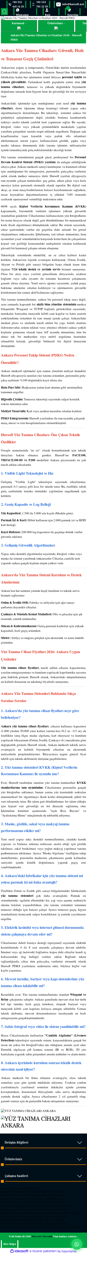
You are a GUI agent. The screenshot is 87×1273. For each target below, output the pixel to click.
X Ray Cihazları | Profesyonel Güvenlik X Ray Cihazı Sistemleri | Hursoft (40, 1227)
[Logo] (37, 18)
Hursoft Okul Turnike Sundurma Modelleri (59, 1213)
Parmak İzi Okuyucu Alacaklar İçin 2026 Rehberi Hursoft (31, 1202)
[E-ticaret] (43, 1251)
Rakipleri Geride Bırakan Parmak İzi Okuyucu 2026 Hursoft (33, 1191)
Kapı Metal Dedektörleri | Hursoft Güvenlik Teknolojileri (31, 1219)
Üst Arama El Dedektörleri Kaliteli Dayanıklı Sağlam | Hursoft (34, 1223)
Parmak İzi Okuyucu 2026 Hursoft (19, 1188)
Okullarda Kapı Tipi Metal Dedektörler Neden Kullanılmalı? (34, 1209)
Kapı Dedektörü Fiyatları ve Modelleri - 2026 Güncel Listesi (34, 1216)
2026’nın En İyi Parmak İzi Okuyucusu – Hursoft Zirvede (31, 1198)
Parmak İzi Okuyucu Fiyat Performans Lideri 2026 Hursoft (32, 1195)
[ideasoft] (19, 1251)
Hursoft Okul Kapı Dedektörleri (17, 1213)
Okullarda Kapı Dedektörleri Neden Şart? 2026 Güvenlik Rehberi (36, 1205)
